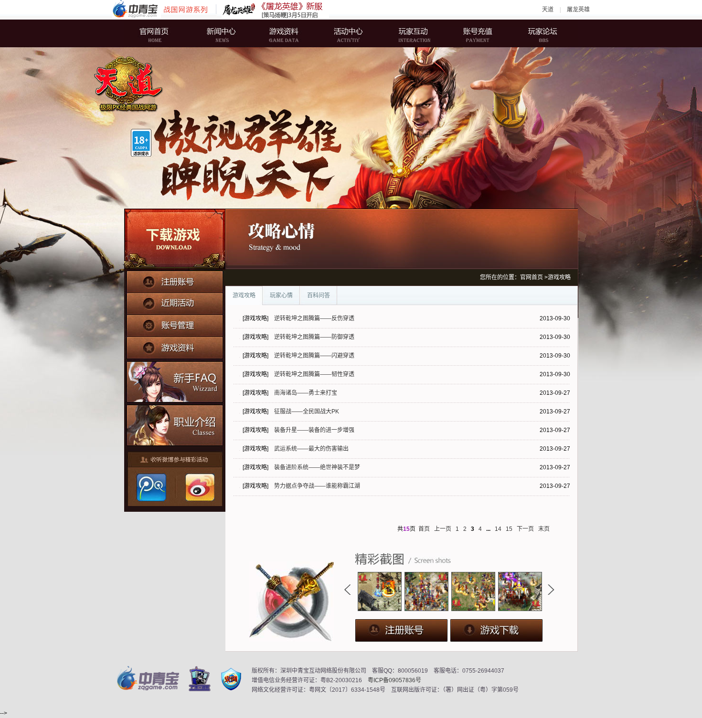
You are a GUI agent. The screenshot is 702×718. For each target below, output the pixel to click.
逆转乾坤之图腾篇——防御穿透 (314, 337)
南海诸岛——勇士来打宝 (305, 393)
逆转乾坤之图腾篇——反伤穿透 (314, 318)
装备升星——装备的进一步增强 (314, 430)
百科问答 (318, 295)
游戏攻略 (244, 295)
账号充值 (473, 33)
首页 (424, 529)
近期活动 (174, 302)
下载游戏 (174, 240)
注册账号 (174, 281)
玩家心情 (281, 295)
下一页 (525, 529)
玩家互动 (411, 33)
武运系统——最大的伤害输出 (311, 448)
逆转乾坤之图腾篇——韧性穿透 (314, 374)
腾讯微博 (151, 487)
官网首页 (162, 33)
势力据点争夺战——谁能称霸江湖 (317, 486)
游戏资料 (286, 33)
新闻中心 (224, 33)
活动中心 (348, 33)
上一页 (442, 529)
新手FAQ (175, 381)
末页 (544, 529)
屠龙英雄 (578, 9)
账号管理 (174, 323)
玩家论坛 (535, 33)
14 (498, 529)
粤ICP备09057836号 (394, 680)
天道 (547, 9)
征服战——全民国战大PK (306, 411)
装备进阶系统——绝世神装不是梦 (317, 467)
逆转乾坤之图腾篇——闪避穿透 (314, 355)
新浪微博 (198, 487)
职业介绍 (175, 423)
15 (509, 529)
